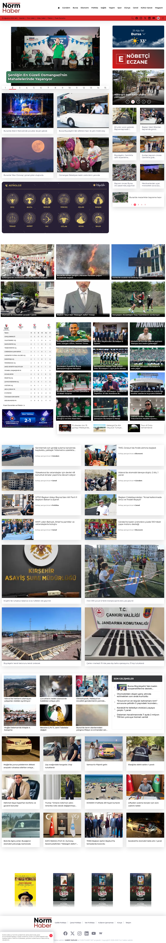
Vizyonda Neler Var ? (24, 862)
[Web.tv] (158, 18)
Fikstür (50, 18)
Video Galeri (41, 18)
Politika (94, 8)
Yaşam (112, 8)
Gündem (66, 8)
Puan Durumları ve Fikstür (14, 405)
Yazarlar (22, 18)
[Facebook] (65, 933)
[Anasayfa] (59, 7)
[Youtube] (93, 933)
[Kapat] (51, 935)
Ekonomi (85, 8)
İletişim (128, 923)
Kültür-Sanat (146, 8)
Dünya (127, 8)
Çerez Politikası (75, 923)
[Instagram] (79, 933)
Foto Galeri (31, 18)
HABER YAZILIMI (71, 940)
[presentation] (9, 889)
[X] (72, 933)
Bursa (75, 8)
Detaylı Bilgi (25, 907)
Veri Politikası (90, 923)
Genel (135, 8)
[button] (5, 88)
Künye (119, 923)
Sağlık (103, 8)
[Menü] (163, 18)
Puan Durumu (60, 18)
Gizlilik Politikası (60, 923)
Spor (120, 8)
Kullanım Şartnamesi (106, 923)
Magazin (159, 8)
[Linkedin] (86, 933)
